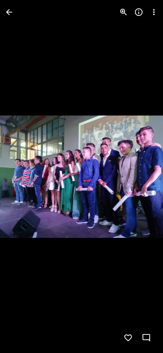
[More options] (153, 12)
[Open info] (138, 12)
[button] (21, 176)
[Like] (128, 337)
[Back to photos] (9, 12)
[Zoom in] (123, 12)
